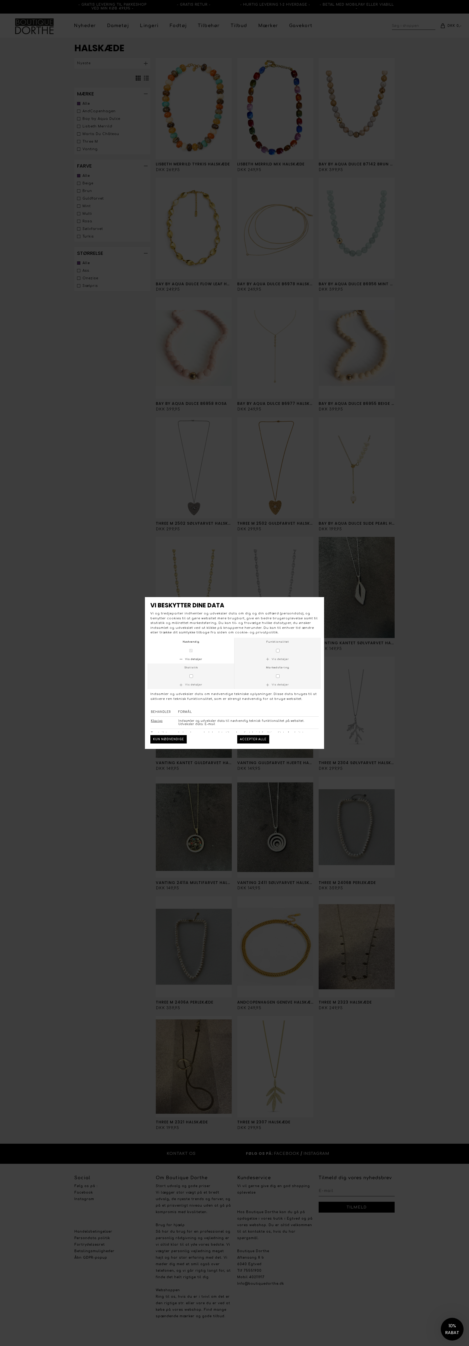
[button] (452, 1329)
